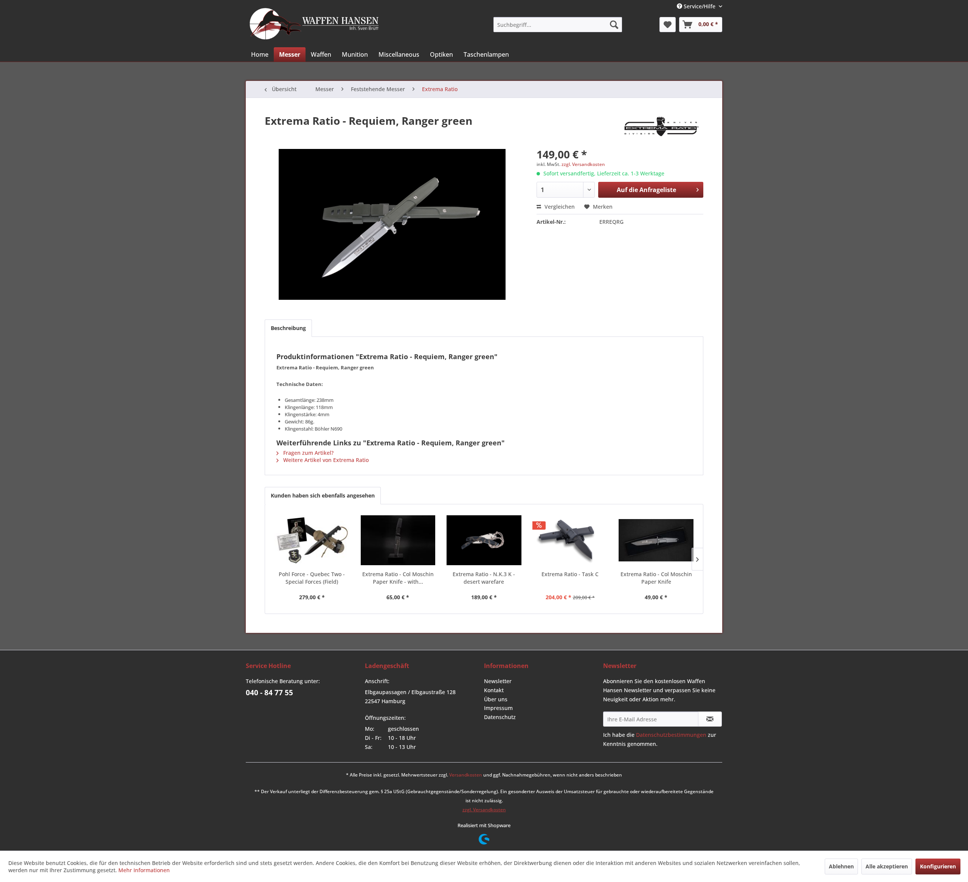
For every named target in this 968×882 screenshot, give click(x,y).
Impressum (498, 707)
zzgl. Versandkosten (583, 164)
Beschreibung (288, 328)
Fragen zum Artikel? (308, 452)
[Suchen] (614, 24)
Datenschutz (500, 717)
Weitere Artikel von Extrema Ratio (325, 459)
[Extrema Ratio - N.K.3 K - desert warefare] (484, 540)
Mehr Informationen (144, 870)
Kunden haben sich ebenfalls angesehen (323, 495)
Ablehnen (841, 866)
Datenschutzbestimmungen (671, 734)
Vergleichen (559, 206)
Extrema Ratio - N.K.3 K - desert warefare (484, 577)
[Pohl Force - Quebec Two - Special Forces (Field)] (312, 540)
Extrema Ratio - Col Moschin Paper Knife (656, 577)
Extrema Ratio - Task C (570, 574)
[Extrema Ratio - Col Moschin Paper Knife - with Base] (398, 540)
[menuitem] (557, 24)
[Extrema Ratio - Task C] (570, 540)
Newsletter (498, 681)
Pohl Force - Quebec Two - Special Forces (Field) (312, 577)
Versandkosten (465, 775)
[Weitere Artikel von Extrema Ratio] (661, 128)
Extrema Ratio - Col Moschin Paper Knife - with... (398, 577)
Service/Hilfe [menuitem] (699, 6)
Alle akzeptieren (887, 866)
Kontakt (494, 690)
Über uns (495, 699)
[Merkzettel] (667, 24)
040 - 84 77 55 (269, 693)
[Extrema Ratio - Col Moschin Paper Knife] (656, 540)
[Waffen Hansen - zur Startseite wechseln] (314, 24)
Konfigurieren (938, 866)
